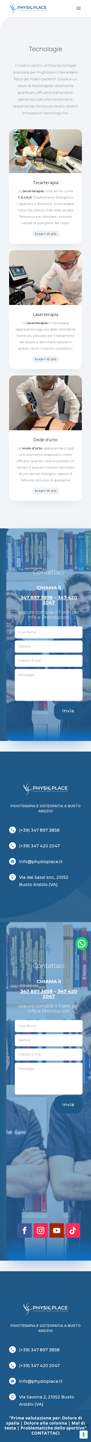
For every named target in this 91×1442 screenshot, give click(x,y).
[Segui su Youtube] (57, 1230)
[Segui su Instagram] (40, 1230)
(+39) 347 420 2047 (39, 845)
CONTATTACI (46, 1433)
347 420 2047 (60, 600)
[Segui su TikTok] (73, 1230)
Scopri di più (46, 234)
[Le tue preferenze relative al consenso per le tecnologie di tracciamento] (84, 1435)
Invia (68, 710)
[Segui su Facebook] (24, 1230)
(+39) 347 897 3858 (39, 830)
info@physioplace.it (40, 861)
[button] (81, 943)
